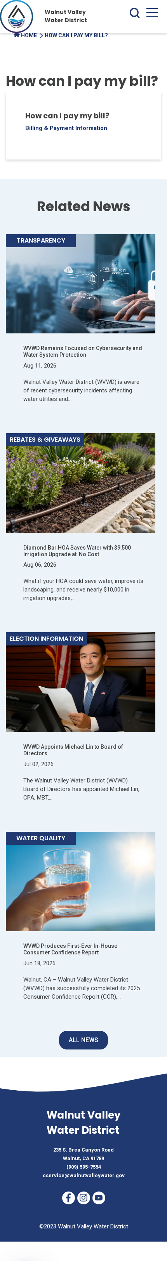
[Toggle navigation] (152, 14)
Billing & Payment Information (66, 128)
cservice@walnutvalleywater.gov (84, 1175)
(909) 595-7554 (83, 1167)
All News (83, 1040)
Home (28, 35)
